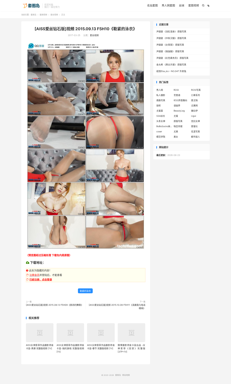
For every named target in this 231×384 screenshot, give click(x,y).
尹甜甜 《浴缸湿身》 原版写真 (171, 31)
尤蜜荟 (159, 110)
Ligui (193, 116)
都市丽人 (195, 136)
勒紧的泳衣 (85, 290)
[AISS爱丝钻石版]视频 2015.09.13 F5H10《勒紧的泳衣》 (86, 28)
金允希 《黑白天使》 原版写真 (171, 64)
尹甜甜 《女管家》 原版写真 (170, 44)
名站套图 (152, 5)
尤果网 (194, 105)
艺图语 (177, 95)
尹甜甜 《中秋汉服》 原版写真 (171, 38)
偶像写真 (160, 100)
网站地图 (126, 375)
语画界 (177, 105)
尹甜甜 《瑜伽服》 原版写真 (170, 51)
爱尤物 (194, 100)
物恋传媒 (178, 126)
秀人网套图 (168, 5)
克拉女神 (195, 121)
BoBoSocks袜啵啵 (164, 126)
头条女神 (160, 121)
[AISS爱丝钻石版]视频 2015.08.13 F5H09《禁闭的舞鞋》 (54, 305)
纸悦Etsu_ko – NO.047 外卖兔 (171, 71)
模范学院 (160, 136)
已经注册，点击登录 (40, 279)
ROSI (176, 90)
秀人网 (159, 90)
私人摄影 (160, 95)
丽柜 (158, 105)
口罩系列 (195, 95)
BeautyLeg (179, 110)
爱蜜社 (194, 126)
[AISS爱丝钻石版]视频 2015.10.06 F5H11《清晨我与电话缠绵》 (117, 306)
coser (159, 131)
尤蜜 (176, 116)
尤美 (176, 131)
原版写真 (178, 121)
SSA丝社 (160, 116)
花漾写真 (195, 131)
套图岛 (31, 5)
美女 (176, 136)
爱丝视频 (54, 15)
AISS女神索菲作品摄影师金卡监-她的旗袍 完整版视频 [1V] (70, 348)
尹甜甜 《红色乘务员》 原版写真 (172, 58)
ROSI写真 (196, 90)
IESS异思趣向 (180, 100)
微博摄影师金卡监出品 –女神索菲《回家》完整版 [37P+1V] (131, 348)
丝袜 (181, 5)
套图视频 (193, 5)
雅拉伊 (194, 110)
